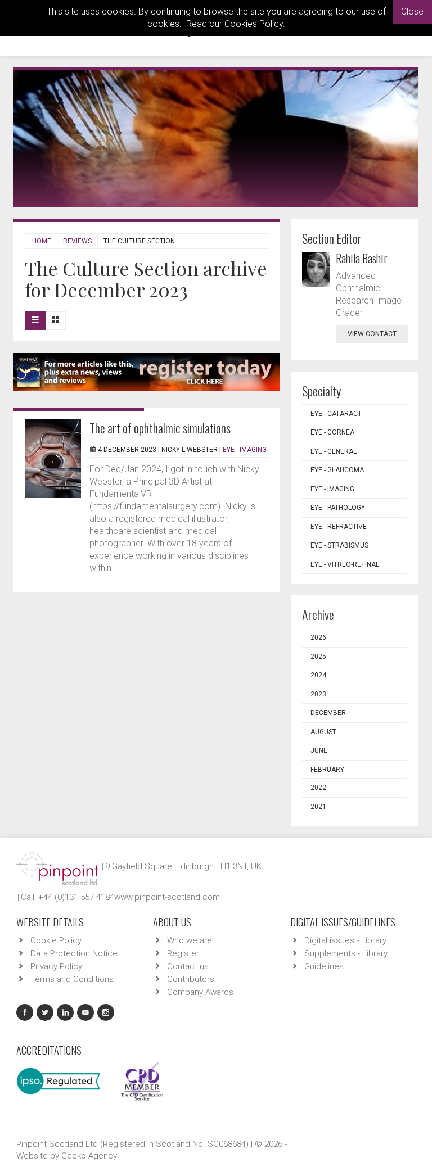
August (323, 732)
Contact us (188, 966)
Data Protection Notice (74, 953)
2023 (318, 694)
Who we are (189, 940)
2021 (318, 807)
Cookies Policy (253, 24)
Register (183, 953)
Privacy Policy (56, 966)
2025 (318, 657)
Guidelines (324, 966)
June (318, 750)
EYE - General (333, 451)
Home (41, 241)
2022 (318, 787)
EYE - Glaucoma (337, 470)
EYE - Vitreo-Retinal (344, 564)
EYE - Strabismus (339, 545)
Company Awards (200, 992)
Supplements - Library (346, 953)
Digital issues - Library (345, 940)
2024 (318, 675)
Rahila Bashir (362, 258)
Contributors (190, 979)
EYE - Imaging (245, 450)
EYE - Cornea (332, 432)
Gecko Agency (89, 1156)
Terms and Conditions (72, 979)
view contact (372, 334)
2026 (318, 637)
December (328, 713)
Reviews (77, 241)
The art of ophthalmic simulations (160, 428)
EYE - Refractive (338, 527)
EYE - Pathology (337, 508)
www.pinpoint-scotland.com (167, 897)
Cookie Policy (56, 940)
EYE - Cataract (336, 414)
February (327, 770)
